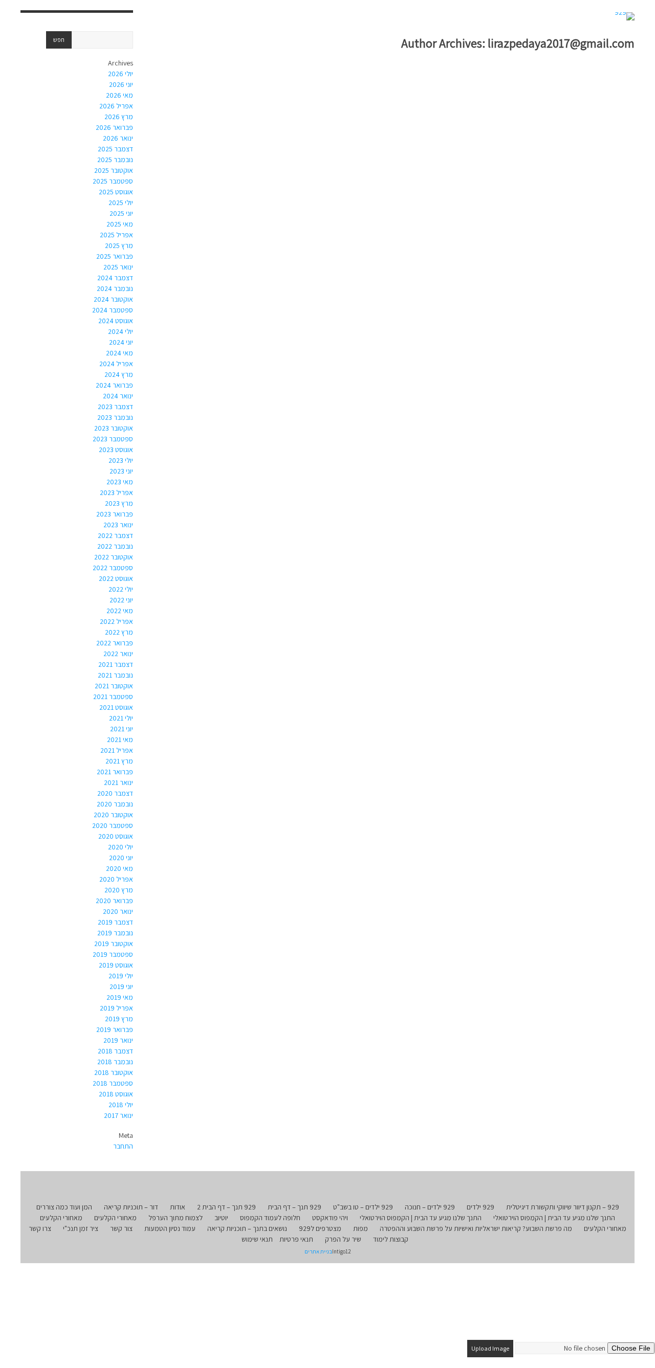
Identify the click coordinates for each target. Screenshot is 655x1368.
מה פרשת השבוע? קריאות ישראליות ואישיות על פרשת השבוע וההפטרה (476, 1228)
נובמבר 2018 (115, 1061)
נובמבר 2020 (115, 804)
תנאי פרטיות (296, 1239)
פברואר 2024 (114, 385)
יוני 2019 (121, 986)
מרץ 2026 (118, 116)
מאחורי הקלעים (115, 1217)
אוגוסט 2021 (116, 707)
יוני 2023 (121, 471)
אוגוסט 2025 (116, 191)
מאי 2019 (119, 997)
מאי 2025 (119, 224)
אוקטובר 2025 (113, 170)
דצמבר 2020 (115, 793)
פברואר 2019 (114, 1029)
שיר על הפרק (343, 1239)
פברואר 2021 (115, 771)
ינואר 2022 (118, 653)
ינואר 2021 (118, 782)
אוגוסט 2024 (115, 320)
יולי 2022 (120, 589)
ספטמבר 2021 (113, 696)
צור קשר (121, 1228)
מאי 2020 (119, 868)
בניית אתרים (318, 1251)
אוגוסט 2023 (116, 449)
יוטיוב (221, 1217)
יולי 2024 (120, 331)
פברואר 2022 (114, 642)
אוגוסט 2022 (116, 578)
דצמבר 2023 (115, 406)
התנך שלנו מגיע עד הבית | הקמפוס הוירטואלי (554, 1217)
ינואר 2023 (118, 524)
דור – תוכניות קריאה (131, 1207)
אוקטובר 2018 (113, 1072)
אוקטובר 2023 (113, 428)
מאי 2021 (120, 739)
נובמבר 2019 (115, 932)
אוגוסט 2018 (116, 1093)
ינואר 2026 (118, 138)
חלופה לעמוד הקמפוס (270, 1217)
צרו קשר (40, 1228)
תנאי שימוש (257, 1239)
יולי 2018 (120, 1104)
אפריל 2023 (116, 492)
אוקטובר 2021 (114, 685)
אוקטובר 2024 (113, 299)
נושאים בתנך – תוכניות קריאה (247, 1228)
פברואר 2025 (114, 256)
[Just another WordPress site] (625, 16)
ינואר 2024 (118, 395)
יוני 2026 (121, 84)
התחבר (123, 1146)
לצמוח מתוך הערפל (175, 1217)
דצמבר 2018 (115, 1051)
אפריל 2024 (116, 363)
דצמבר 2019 (115, 922)
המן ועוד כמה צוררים (64, 1207)
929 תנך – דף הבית (294, 1207)
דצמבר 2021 (115, 664)
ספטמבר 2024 (112, 310)
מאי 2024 (119, 352)
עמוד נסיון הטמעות (169, 1228)
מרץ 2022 (119, 632)
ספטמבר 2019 (113, 954)
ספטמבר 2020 (112, 825)
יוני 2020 (121, 857)
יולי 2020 (120, 846)
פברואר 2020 (114, 900)
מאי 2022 (119, 610)
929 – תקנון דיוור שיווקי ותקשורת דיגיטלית (562, 1207)
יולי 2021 (121, 718)
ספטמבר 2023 (113, 438)
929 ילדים (480, 1207)
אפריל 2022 (116, 621)
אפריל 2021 (116, 750)
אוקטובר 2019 (113, 943)
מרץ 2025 (119, 245)
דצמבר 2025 (115, 148)
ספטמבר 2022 (113, 567)
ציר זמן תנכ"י (80, 1228)
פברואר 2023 (114, 514)
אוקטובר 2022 (113, 557)
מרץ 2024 (118, 374)
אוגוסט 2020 (115, 836)
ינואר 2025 (118, 267)
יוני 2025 (121, 213)
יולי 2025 (120, 202)
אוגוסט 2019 (116, 965)
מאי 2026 (119, 95)
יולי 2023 (120, 460)
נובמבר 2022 (115, 546)
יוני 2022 (121, 599)
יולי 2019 (120, 975)
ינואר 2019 (118, 1040)
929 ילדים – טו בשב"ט (363, 1207)
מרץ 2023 (119, 503)
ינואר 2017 (118, 1115)
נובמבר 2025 (115, 159)
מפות (360, 1228)
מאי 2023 (119, 481)
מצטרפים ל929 (320, 1228)
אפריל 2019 (116, 1008)
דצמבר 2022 (115, 535)
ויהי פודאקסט (330, 1217)
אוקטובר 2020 (113, 814)
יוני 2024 (121, 342)
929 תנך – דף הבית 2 (226, 1207)
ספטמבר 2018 (113, 1083)
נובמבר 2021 (115, 675)
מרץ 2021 (119, 761)
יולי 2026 (120, 73)
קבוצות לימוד (390, 1239)
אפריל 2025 (116, 234)
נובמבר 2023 (115, 417)
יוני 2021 (121, 728)
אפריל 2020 (116, 879)
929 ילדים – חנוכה (430, 1207)
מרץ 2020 (118, 889)
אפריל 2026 (116, 105)
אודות (177, 1207)
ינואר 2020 (118, 911)
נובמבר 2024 (115, 288)
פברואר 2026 (114, 127)
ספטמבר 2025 (113, 181)
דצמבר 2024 (115, 277)
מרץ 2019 (119, 1018)
